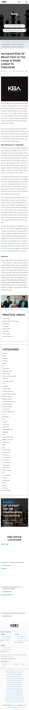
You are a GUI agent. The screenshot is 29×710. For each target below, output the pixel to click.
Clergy (4, 383)
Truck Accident (6, 333)
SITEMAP (13, 707)
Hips (3, 419)
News (3, 434)
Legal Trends (5, 424)
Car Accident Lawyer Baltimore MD (14, 680)
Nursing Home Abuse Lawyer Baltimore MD (14, 678)
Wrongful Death (6, 490)
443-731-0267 (9, 523)
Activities (4, 353)
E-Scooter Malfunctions (8, 411)
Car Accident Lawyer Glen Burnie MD (14, 692)
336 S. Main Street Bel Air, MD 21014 (14, 520)
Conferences (5, 386)
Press (3, 447)
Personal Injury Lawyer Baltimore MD (14, 682)
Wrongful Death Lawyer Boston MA (14, 672)
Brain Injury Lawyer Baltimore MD (14, 686)
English (20, 2)
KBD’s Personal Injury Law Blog (16, 42)
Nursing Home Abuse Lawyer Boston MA (14, 690)
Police (4, 444)
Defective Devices (7, 399)
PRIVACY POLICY (19, 707)
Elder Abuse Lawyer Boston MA (14, 676)
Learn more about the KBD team (13, 30)
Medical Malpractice (7, 336)
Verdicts (4, 485)
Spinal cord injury (6, 470)
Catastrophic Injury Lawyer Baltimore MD (14, 699)
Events (4, 414)
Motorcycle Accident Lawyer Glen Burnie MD (14, 697)
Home (4, 42)
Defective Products (7, 404)
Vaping (4, 482)
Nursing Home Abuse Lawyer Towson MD (14, 701)
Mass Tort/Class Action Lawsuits (10, 321)
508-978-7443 (7, 616)
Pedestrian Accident (7, 439)
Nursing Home (6, 323)
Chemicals (5, 378)
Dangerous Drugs (6, 396)
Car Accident (5, 331)
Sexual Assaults (6, 465)
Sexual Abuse (5, 460)
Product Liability (6, 328)
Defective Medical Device (8, 401)
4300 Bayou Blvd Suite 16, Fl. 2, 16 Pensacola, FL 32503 (12, 588)
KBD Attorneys (7, 248)
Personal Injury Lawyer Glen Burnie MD (14, 695)
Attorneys (4, 360)
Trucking (4, 477)
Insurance (4, 421)
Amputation (5, 326)
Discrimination (6, 409)
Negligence (5, 432)
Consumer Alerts (6, 388)
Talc (3, 472)
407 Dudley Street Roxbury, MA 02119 (13, 613)
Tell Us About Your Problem (13, 25)
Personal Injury (6, 318)
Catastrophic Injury (7, 371)
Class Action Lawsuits (7, 381)
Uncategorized (6, 480)
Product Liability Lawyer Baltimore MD (14, 688)
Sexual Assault (6, 462)
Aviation (4, 363)
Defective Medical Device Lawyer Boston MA (14, 670)
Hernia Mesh (5, 416)
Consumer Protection (7, 391)
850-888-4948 (7, 591)
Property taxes (6, 452)
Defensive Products (7, 406)
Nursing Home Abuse (7, 437)
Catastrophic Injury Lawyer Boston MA (14, 674)
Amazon (4, 355)
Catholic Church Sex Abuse (9, 376)
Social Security (6, 467)
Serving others (6, 457)
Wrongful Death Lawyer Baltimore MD (14, 684)
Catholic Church (6, 373)
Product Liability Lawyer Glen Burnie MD (14, 694)
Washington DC (10, 656)
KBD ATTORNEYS (13, 705)
